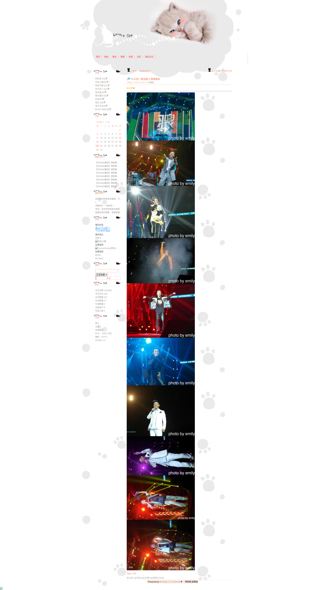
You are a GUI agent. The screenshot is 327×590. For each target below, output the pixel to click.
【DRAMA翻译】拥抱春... (107, 162)
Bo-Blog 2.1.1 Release (169, 582)
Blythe (98, 255)
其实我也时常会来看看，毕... (108, 199)
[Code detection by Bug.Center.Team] (181, 582)
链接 (97, 219)
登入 (97, 323)
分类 (97, 73)
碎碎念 (98, 79)
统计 (97, 285)
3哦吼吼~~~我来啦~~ (105, 206)
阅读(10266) (158, 578)
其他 (97, 317)
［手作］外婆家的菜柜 (140, 71)
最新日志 (99, 157)
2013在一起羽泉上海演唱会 (145, 79)
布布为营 (99, 85)
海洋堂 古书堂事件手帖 (221, 71)
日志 (104, 333)
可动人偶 (99, 82)
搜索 (97, 265)
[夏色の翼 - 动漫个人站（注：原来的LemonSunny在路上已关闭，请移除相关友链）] (100, 241)
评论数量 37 (100, 301)
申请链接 (99, 330)
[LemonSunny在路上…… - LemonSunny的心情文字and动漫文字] (108, 248)
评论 (110, 333)
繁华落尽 (99, 96)
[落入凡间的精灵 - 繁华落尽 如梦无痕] (102, 231)
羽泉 (134, 573)
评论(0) (139, 578)
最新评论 (99, 193)
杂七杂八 (131, 578)
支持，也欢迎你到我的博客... (108, 209)
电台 (97, 102)
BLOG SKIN (100, 109)
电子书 (98, 106)
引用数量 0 (100, 304)
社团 (97, 99)
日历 (97, 116)
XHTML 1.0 (100, 340)
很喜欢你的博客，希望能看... (108, 212)
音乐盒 (98, 92)
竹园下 (98, 238)
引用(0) (148, 578)
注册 (97, 327)
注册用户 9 (100, 307)
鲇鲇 (151, 82)
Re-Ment (99, 258)
